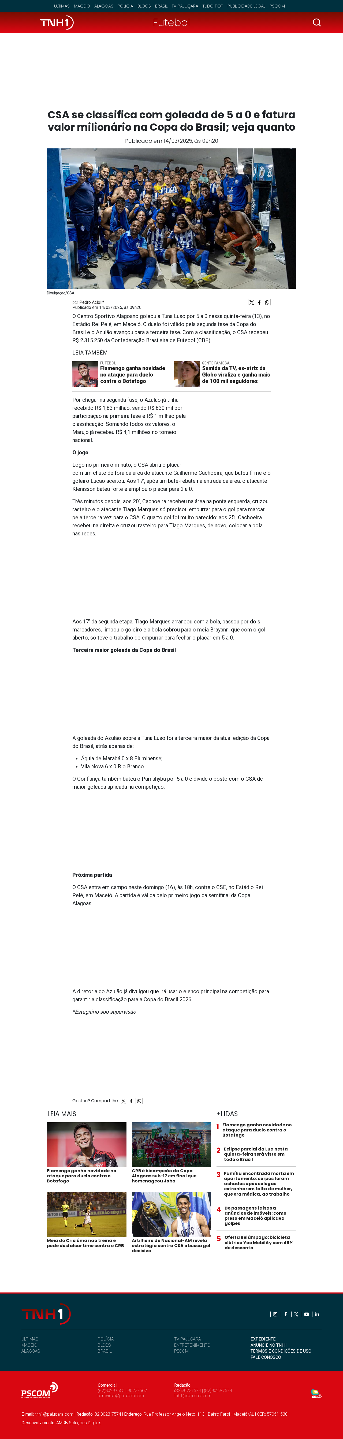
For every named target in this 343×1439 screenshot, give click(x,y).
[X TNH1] (296, 1314)
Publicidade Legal (246, 6)
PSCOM (181, 1351)
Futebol (171, 22)
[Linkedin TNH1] (317, 1314)
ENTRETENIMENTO (192, 1345)
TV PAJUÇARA (187, 1339)
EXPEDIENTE (263, 1339)
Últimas (62, 6)
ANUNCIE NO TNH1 (269, 1345)
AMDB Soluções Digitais (78, 1422)
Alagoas (103, 6)
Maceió (82, 6)
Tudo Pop (213, 6)
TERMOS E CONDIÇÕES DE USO (281, 1351)
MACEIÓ (29, 1345)
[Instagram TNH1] (275, 1314)
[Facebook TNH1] (286, 1314)
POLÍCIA (106, 1339)
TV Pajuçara (185, 6)
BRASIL (105, 1351)
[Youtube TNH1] (307, 1314)
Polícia (125, 6)
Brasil (161, 6)
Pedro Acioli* (91, 302)
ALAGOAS (30, 1351)
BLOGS (104, 1345)
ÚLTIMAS (29, 1339)
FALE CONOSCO (266, 1357)
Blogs (144, 6)
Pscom (277, 6)
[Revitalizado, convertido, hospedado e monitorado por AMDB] (316, 1393)
